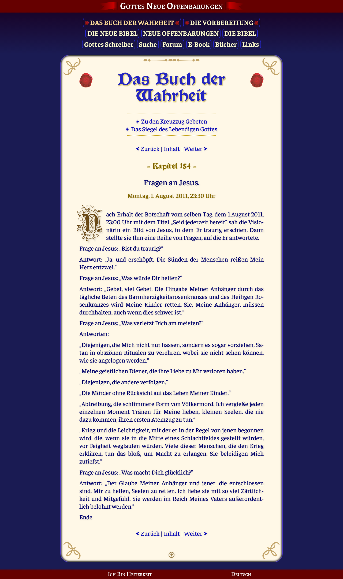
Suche (148, 44)
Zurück (147, 148)
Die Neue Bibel (112, 33)
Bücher (226, 44)
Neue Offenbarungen (181, 33)
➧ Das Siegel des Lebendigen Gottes (171, 129)
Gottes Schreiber (108, 44)
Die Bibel (240, 33)
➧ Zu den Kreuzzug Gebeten (171, 121)
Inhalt (172, 148)
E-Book (199, 44)
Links (250, 44)
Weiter (196, 148)
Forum (172, 44)
